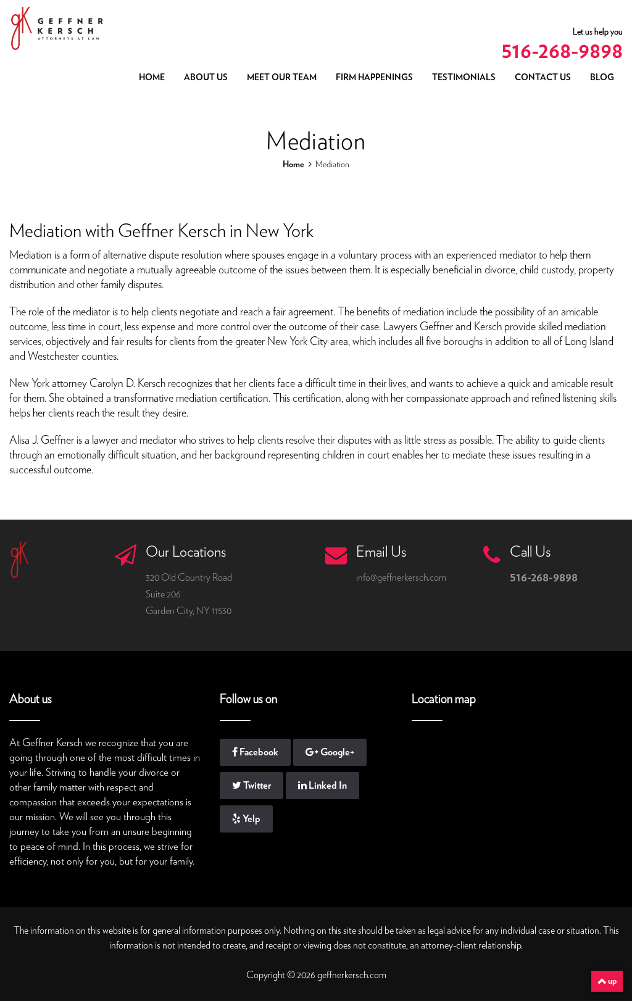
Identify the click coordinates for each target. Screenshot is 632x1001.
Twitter (256, 786)
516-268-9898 (562, 51)
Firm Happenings (374, 77)
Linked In (327, 786)
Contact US (543, 77)
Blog (602, 77)
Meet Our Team (282, 77)
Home (152, 77)
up (611, 981)
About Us (206, 77)
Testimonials (464, 77)
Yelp (250, 819)
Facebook (258, 752)
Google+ (336, 752)
